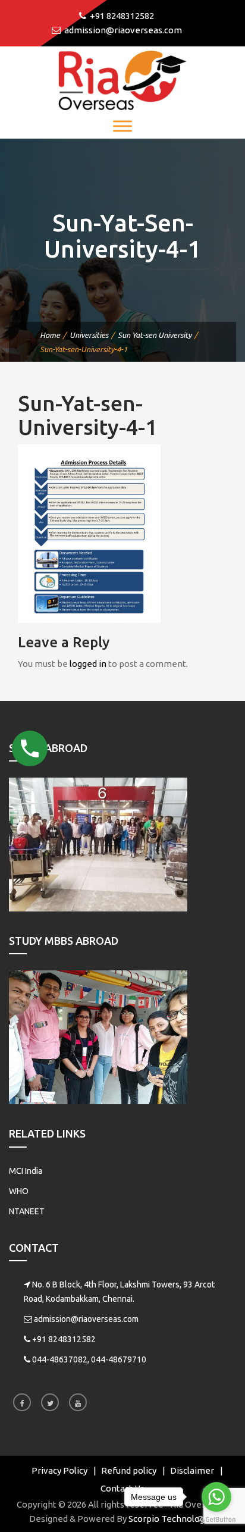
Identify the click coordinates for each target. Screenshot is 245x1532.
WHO (19, 1191)
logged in (88, 664)
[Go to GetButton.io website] (216, 1520)
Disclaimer (192, 1470)
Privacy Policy (59, 1470)
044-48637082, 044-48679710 (89, 1359)
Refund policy (128, 1470)
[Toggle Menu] (122, 125)
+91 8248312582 (64, 1339)
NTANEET (27, 1211)
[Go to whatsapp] (216, 1497)
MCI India (25, 1171)
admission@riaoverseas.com (86, 1319)
